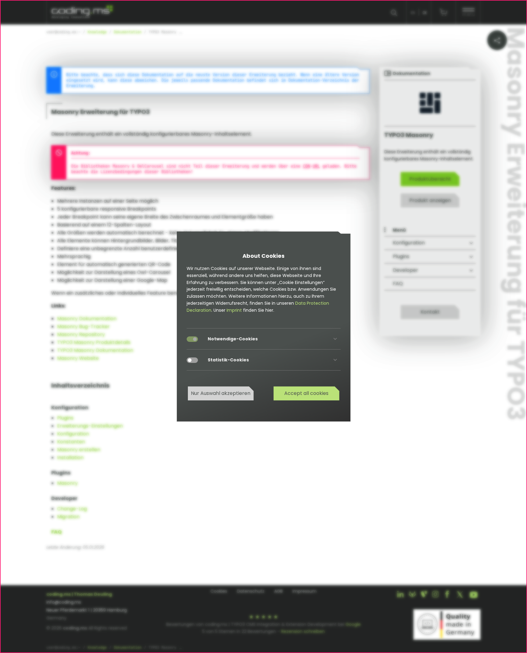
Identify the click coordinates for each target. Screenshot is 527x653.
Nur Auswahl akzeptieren (220, 393)
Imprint (234, 310)
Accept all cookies (306, 393)
